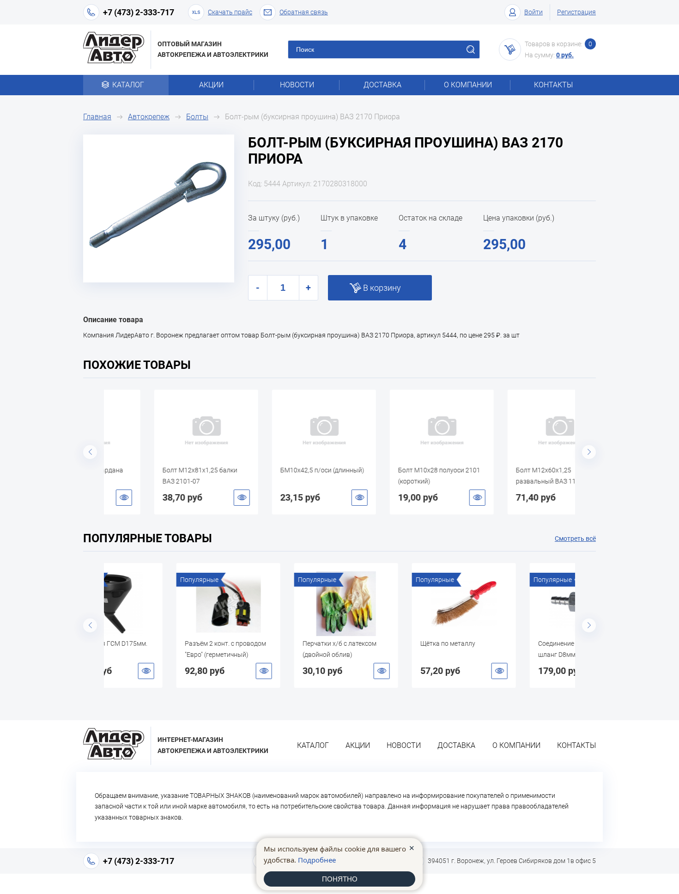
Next (589, 452)
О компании (468, 84)
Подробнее (317, 859)
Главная (97, 116)
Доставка (382, 84)
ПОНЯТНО (340, 879)
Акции (211, 84)
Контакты (553, 84)
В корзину (382, 288)
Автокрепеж (149, 116)
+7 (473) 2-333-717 (138, 12)
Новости (297, 84)
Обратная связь (303, 12)
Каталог (128, 84)
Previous (90, 452)
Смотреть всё (575, 538)
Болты (197, 116)
